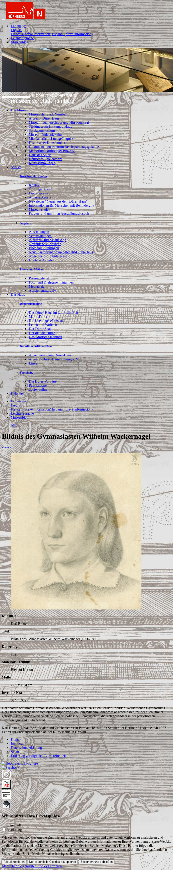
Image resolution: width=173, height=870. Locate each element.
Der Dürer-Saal (40, 329)
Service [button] (16, 167)
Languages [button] (18, 26)
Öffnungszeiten (40, 189)
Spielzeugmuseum (42, 130)
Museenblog (19, 42)
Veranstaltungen (40, 236)
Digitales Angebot (42, 260)
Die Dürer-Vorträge (43, 381)
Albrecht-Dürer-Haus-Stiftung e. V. (54, 359)
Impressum (18, 743)
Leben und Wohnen (43, 325)
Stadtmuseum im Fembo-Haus (50, 126)
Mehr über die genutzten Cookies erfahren (32, 866)
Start (14, 425)
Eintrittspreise (38, 193)
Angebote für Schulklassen (48, 256)
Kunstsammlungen (42, 163)
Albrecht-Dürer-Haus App (47, 240)
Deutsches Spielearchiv (45, 159)
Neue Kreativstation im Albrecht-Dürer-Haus (61, 252)
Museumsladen (39, 209)
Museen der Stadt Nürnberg (48, 114)
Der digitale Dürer (42, 333)
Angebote (26, 223)
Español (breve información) (72, 34)
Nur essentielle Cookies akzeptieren (52, 861)
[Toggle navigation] (3, 19)
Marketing (14, 830)
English (16, 30)
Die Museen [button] (19, 110)
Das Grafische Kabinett (45, 337)
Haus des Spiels (40, 155)
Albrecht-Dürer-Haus (44, 118)
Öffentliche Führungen (45, 244)
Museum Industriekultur (46, 134)
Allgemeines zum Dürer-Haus (50, 355)
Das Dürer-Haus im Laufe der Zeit (53, 312)
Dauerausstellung (31, 303)
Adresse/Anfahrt (40, 197)
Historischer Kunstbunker (47, 143)
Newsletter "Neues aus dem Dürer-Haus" (58, 201)
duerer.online (38, 389)
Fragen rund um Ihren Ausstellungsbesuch (59, 213)
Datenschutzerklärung (26, 748)
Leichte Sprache (22, 38)
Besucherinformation (33, 176)
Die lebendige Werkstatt (46, 321)
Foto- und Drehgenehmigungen (51, 282)
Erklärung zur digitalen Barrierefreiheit (38, 756)
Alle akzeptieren (14, 861)
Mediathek (36, 286)
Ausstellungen (39, 232)
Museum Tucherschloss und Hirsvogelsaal (59, 122)
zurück (6, 447)
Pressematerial (39, 278)
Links (33, 363)
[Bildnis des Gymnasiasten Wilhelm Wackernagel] (76, 608)
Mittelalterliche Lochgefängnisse (52, 139)
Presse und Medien (31, 269)
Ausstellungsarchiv (42, 290)
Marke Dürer (38, 316)
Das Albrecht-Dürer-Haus (36, 346)
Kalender (17, 393)
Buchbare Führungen (44, 248)
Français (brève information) (31, 34)
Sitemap (16, 752)
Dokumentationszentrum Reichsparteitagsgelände (64, 147)
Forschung (26, 372)
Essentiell (14, 825)
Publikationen (38, 385)
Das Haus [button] (18, 294)
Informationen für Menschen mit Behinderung (61, 205)
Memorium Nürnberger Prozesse (52, 151)
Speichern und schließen (96, 861)
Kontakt (34, 185)
